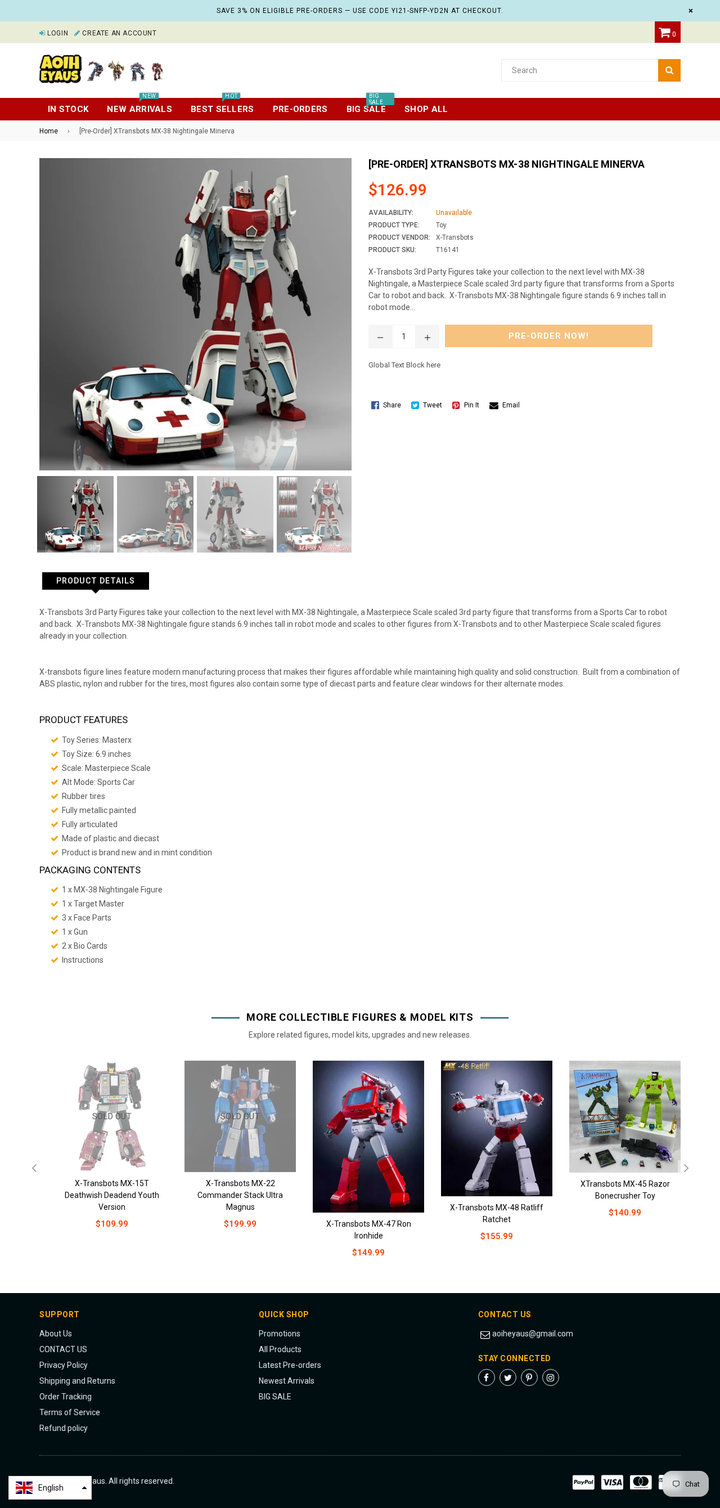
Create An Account (118, 33)
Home (48, 131)
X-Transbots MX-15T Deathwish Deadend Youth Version (112, 1195)
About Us (55, 1333)
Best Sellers (222, 106)
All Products (280, 1349)
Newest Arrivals (286, 1380)
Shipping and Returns (77, 1380)
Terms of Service (69, 1412)
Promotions (279, 1333)
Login (57, 33)
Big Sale (366, 106)
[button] (50, 1488)
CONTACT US (63, 1349)
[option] (73, 514)
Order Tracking (65, 1396)
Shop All (426, 109)
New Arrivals (139, 106)
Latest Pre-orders (290, 1365)
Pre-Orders (300, 109)
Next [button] (686, 1168)
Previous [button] (33, 1168)
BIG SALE (275, 1396)
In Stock (68, 109)
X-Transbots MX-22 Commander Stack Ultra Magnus (240, 1195)
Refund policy (63, 1428)
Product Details (95, 580)
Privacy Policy (63, 1365)
